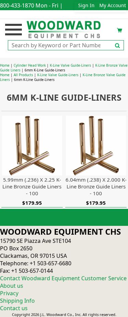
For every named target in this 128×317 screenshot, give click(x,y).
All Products (23, 74)
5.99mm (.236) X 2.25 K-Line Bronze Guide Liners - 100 (31, 186)
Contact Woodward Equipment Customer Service (63, 278)
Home (5, 65)
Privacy (9, 293)
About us (11, 285)
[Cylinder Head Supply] (64, 29)
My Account (112, 5)
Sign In (86, 5)
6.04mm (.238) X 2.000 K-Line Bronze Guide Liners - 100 (96, 186)
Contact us (14, 308)
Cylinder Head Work (30, 65)
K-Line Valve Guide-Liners (70, 65)
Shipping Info (17, 300)
